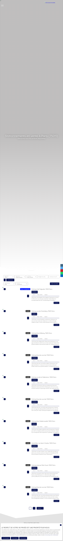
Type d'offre (6, 276)
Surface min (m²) (53, 276)
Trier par (18, 283)
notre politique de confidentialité (51, 535)
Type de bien (18, 276)
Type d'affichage (7, 283)
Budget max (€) (41, 276)
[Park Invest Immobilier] (53, 5)
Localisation (29, 276)
